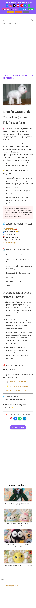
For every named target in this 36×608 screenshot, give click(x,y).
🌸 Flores (31, 9)
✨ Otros (26, 12)
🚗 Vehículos (18, 12)
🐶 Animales (6, 9)
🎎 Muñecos (14, 9)
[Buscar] (32, 19)
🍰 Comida (10, 12)
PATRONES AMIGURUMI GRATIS (18, 2)
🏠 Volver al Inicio (18, 427)
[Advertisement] (18, 48)
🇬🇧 (19, 232)
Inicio (5, 583)
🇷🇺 (11, 229)
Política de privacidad (10, 585)
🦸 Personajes (23, 9)
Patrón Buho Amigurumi (17, 382)
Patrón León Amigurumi (17, 390)
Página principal (9, 23)
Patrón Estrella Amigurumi (18, 386)
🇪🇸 (17, 232)
